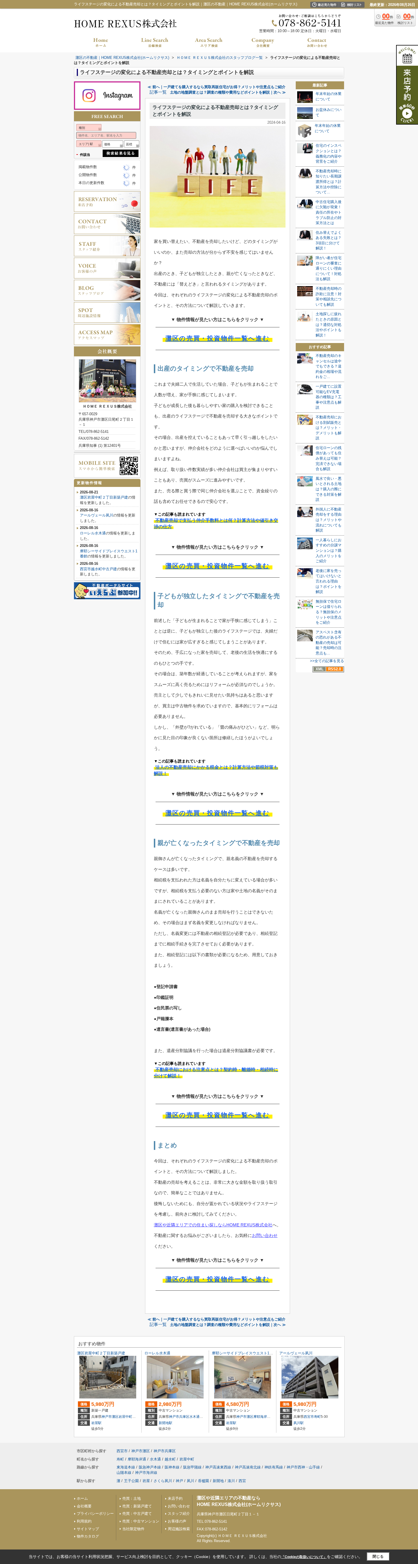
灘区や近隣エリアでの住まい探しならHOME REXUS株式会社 (213, 1224)
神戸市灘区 (110, 1417)
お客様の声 (177, 1521)
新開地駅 (165, 1423)
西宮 (242, 1481)
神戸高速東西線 (218, 1467)
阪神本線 (172, 1467)
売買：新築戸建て (137, 1506)
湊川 (231, 1481)
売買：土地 (131, 1498)
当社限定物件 (133, 1529)
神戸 (179, 1481)
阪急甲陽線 (192, 1467)
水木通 (194, 1417)
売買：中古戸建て (137, 1513)
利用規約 (84, 1521)
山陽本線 (124, 1472)
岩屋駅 (96, 1423)
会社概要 (84, 1506)
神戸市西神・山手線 (303, 1467)
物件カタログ (88, 1536)
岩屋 (146, 1481)
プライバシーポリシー (95, 1513)
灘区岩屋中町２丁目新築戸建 (104, 497)
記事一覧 (158, 92)
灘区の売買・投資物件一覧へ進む (217, 338)
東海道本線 (126, 1467)
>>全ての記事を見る (327, 661)
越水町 (170, 1459)
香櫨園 (203, 1481)
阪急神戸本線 (150, 1467)
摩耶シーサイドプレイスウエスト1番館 (244, 1353)
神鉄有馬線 (273, 1467)
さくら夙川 (163, 1481)
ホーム (82, 1498)
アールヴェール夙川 (96, 515)
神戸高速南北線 (248, 1467)
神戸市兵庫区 (179, 1417)
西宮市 (309, 1417)
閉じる (378, 1556)
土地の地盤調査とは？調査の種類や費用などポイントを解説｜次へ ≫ (228, 92)
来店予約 (175, 1498)
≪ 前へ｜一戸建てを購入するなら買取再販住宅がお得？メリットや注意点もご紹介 (216, 87)
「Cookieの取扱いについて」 (304, 1557)
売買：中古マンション (140, 1521)
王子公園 (131, 1481)
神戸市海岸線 (146, 1472)
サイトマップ (88, 1529)
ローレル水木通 (93, 533)
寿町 (317, 1417)
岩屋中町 (125, 1417)
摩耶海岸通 (261, 1417)
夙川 (190, 1481)
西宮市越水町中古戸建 (98, 569)
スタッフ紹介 (179, 1513)
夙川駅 (298, 1423)
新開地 (218, 1481)
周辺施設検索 (179, 1529)
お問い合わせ (265, 1235)
